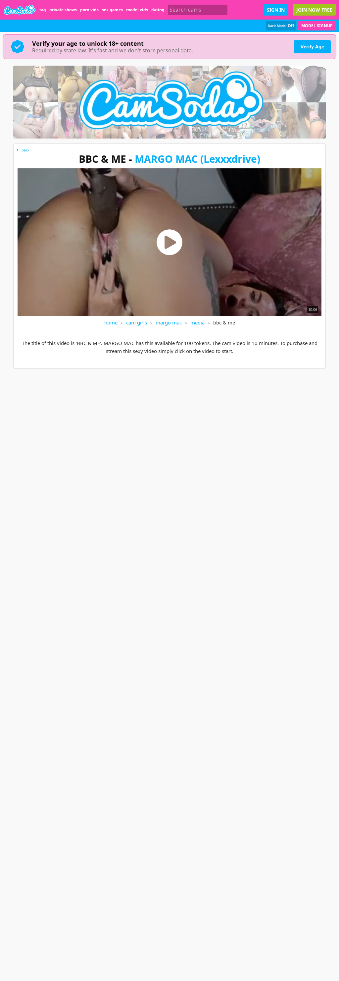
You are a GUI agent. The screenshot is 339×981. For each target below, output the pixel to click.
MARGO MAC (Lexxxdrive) (197, 159)
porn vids (89, 10)
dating (158, 10)
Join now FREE (314, 10)
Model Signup (317, 26)
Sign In (276, 10)
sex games (112, 10)
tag (42, 10)
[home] (19, 10)
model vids (137, 10)
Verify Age (312, 46)
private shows (63, 10)
